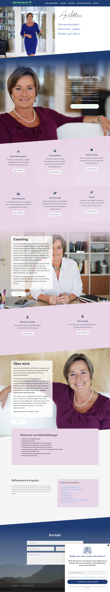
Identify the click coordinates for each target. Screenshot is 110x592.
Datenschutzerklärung (84, 577)
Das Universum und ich (67, 493)
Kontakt (18, 293)
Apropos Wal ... (65, 491)
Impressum (16, 585)
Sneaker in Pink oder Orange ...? (69, 502)
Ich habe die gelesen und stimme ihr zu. (88, 577)
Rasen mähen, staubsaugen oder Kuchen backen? (74, 500)
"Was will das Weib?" (66, 497)
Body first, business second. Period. (70, 487)
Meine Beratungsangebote (84, 106)
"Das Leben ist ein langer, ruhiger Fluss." (72, 489)
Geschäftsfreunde (66, 495)
